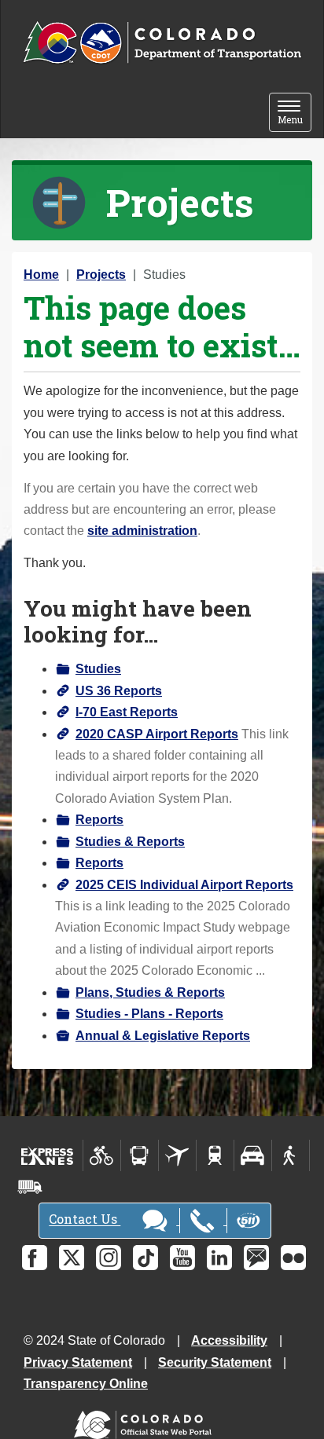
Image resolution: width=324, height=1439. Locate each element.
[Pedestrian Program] (290, 1155)
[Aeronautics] (177, 1155)
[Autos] (253, 1155)
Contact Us (84, 1219)
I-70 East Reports (126, 712)
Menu (294, 113)
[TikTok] (145, 1257)
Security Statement (214, 1362)
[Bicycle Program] (102, 1155)
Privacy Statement (78, 1362)
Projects (101, 274)
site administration (142, 530)
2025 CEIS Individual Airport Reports (184, 885)
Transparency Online (86, 1383)
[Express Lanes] (47, 1155)
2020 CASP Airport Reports (156, 734)
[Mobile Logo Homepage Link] (162, 43)
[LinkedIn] (219, 1257)
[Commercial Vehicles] (30, 1187)
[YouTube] (182, 1257)
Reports (99, 819)
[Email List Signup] (256, 1257)
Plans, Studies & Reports (150, 992)
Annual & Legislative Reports (162, 1035)
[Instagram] (108, 1257)
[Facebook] (34, 1257)
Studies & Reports (130, 841)
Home (41, 274)
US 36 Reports (118, 691)
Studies (98, 669)
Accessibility (229, 1340)
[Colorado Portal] (146, 1421)
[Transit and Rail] (139, 1155)
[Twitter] (71, 1257)
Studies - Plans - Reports (149, 1013)
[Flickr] (293, 1257)
